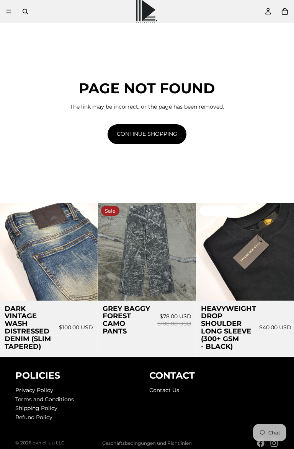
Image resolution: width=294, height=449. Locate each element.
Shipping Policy (36, 408)
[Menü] (9, 11)
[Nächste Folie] (86, 251)
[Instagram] (274, 443)
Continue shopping (147, 133)
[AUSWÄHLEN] (86, 289)
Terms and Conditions (44, 399)
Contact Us (164, 390)
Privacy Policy (34, 390)
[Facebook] (260, 443)
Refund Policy (33, 417)
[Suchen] (25, 11)
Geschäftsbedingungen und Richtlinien (147, 443)
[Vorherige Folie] (11, 251)
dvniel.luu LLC (49, 443)
